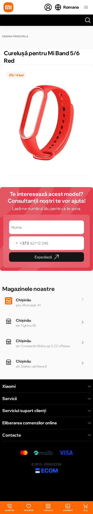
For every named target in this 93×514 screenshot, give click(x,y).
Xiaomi (9, 386)
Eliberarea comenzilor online (29, 422)
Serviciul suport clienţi (24, 410)
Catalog (48, 510)
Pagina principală (15, 36)
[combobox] (19, 243)
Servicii (9, 398)
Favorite (29, 510)
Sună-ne (9, 508)
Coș (85, 510)
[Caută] (88, 20)
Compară (68, 510)
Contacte (11, 435)
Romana (71, 7)
